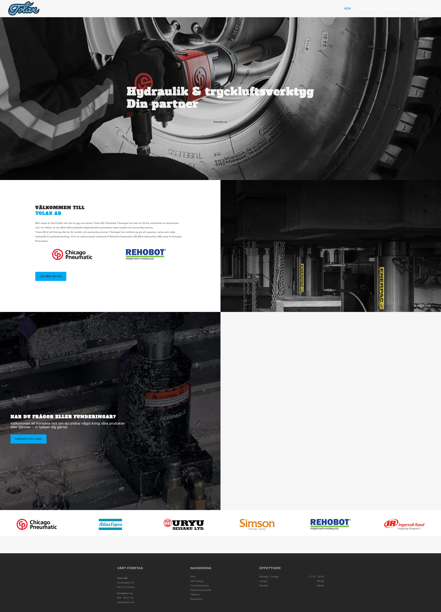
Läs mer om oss (51, 276)
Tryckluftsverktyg (199, 585)
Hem (193, 576)
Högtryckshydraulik (200, 590)
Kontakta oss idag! (28, 439)
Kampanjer (196, 599)
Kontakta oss (220, 121)
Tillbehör (195, 594)
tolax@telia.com (126, 602)
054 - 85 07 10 (125, 597)
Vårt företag (196, 581)
